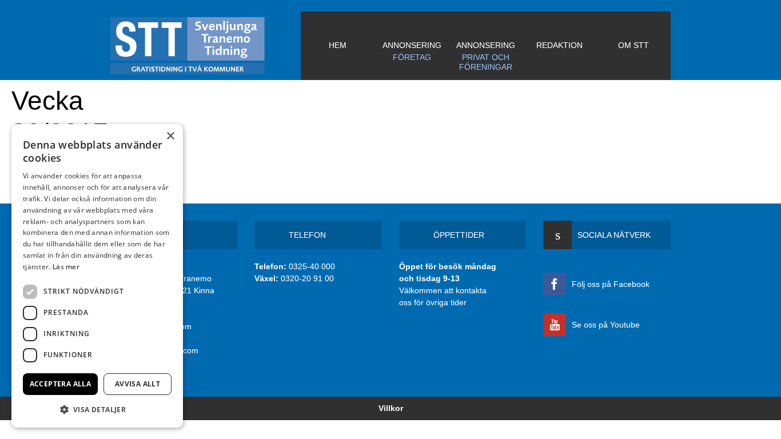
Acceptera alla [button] (60, 384)
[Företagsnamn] (205, 45)
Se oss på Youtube (606, 324)
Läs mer (66, 267)
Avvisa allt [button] (137, 384)
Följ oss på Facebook (610, 284)
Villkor (390, 408)
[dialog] (97, 276)
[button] (97, 409)
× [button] (170, 136)
